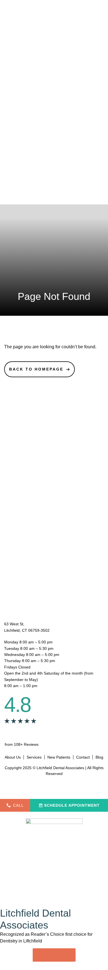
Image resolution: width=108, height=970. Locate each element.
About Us (13, 757)
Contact (83, 757)
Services (34, 757)
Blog (99, 757)
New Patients (58, 757)
